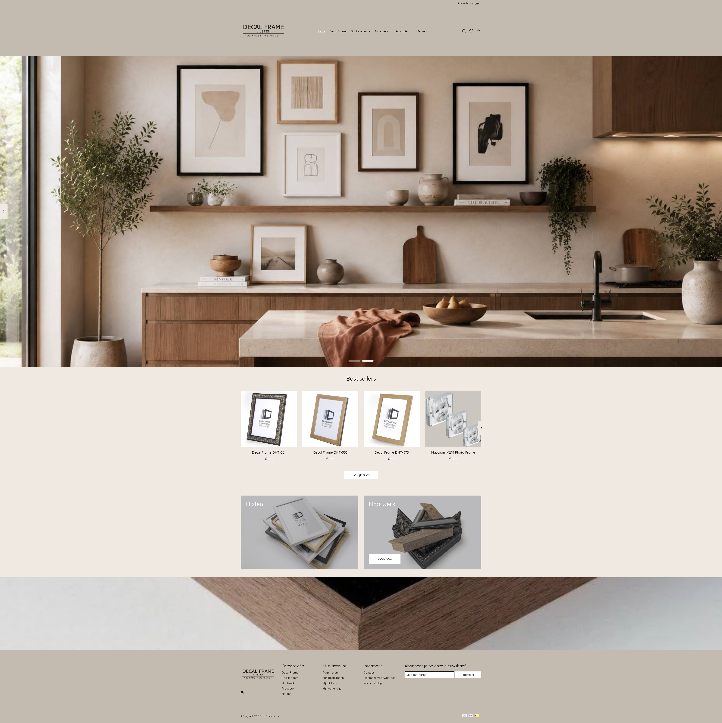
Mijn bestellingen (333, 678)
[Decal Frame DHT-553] (330, 419)
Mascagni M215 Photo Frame (453, 452)
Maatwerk (288, 683)
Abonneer (468, 675)
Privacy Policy (373, 683)
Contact (369, 672)
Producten (288, 688)
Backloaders (290, 678)
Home (321, 31)
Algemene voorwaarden (379, 678)
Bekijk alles (361, 475)
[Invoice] (464, 716)
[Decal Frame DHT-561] (269, 419)
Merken (286, 694)
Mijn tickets (330, 683)
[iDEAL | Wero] (477, 716)
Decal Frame (338, 31)
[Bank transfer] (470, 716)
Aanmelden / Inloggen (469, 3)
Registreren (330, 672)
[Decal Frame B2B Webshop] (264, 31)
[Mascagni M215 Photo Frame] (453, 419)
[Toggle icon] (464, 31)
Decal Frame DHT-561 (269, 452)
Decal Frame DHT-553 (330, 452)
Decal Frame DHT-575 (392, 452)
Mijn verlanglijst (332, 688)
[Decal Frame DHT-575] (392, 419)
